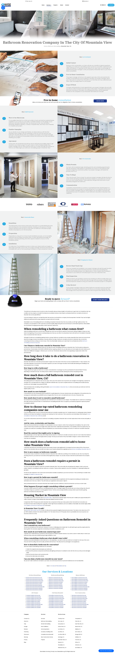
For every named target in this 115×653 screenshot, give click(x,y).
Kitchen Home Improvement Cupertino (34, 588)
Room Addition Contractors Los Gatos (79, 582)
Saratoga (56, 602)
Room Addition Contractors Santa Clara (80, 580)
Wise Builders (59, 566)
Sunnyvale (56, 596)
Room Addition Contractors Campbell (79, 589)
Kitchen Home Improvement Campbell (34, 589)
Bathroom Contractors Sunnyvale (56, 579)
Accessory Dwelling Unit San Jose (33, 595)
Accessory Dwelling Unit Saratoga (33, 602)
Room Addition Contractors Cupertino (79, 588)
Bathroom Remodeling (54, 46)
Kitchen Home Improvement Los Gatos (34, 582)
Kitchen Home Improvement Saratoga (34, 585)
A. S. (50, 566)
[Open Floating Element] (3, 8)
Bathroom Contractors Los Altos (55, 583)
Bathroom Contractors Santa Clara (56, 580)
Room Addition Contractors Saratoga (79, 585)
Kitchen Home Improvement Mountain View (35, 586)
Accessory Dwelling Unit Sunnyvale (33, 596)
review (53, 566)
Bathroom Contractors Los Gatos (56, 582)
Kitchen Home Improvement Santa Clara (34, 580)
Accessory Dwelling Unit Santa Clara (33, 598)
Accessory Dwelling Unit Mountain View (34, 604)
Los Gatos (56, 599)
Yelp (65, 566)
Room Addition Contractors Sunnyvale (80, 579)
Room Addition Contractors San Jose (79, 577)
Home (45, 46)
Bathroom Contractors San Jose (55, 577)
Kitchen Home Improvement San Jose (34, 577)
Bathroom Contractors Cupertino (56, 586)
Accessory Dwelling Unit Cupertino (33, 605)
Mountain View (57, 604)
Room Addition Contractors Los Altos (79, 583)
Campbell (56, 607)
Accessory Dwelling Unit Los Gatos (33, 599)
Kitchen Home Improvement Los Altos (34, 583)
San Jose (56, 595)
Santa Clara (56, 598)
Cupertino (56, 605)
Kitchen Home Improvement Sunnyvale (34, 579)
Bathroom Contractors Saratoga (55, 585)
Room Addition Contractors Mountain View (80, 586)
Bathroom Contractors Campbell (56, 588)
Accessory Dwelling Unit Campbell (33, 607)
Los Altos (56, 601)
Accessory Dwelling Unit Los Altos (33, 601)
